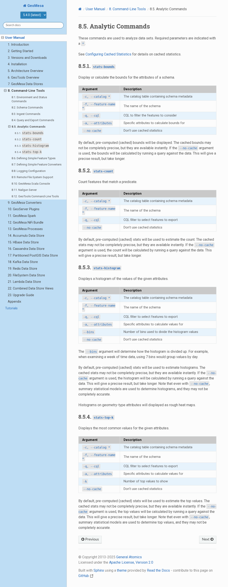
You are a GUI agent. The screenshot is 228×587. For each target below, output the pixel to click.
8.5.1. (29, 133)
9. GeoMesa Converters (25, 203)
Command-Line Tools (127, 9)
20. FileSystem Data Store (26, 275)
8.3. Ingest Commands (26, 114)
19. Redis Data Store (22, 269)
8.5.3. (32, 145)
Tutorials (11, 308)
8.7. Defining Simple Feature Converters (36, 164)
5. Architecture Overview (25, 71)
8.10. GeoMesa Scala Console (31, 183)
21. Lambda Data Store (24, 282)
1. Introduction (18, 45)
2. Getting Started (20, 51)
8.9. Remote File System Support (32, 177)
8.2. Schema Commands (27, 107)
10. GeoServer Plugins (23, 209)
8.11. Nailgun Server (24, 190)
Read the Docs (158, 570)
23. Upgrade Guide (21, 295)
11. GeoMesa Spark (22, 216)
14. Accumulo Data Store (26, 236)
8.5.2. (28, 139)
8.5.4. (28, 152)
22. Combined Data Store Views (30, 288)
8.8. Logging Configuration (29, 171)
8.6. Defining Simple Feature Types (33, 158)
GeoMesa (35, 6)
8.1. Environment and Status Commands (29, 99)
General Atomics (129, 557)
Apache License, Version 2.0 (131, 562)
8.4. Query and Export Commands (33, 120)
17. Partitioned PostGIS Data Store (33, 255)
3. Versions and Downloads (27, 58)
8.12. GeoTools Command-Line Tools (35, 196)
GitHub (84, 576)
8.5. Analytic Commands (28, 126)
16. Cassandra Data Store (26, 249)
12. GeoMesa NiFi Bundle (25, 222)
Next (206, 539)
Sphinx (99, 570)
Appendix (14, 302)
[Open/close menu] (2, 38)
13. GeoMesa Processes (25, 229)
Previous (91, 539)
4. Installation (17, 64)
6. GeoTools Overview (23, 77)
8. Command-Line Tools (26, 91)
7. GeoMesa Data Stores (25, 84)
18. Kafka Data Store (23, 262)
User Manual (15, 38)
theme (122, 570)
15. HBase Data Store (23, 242)
